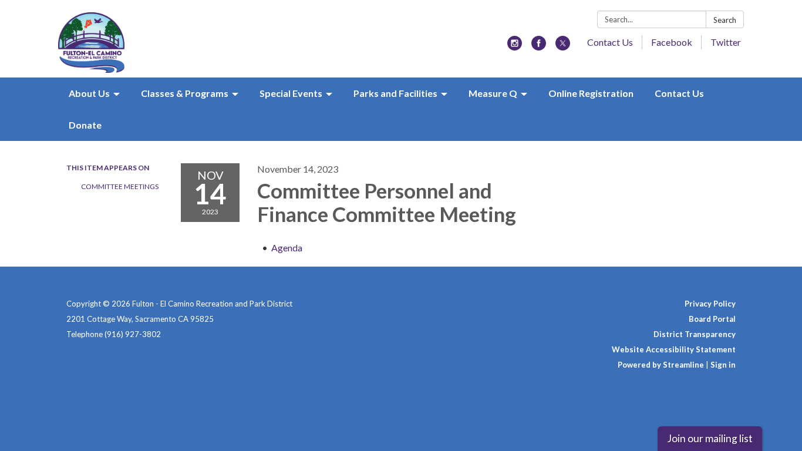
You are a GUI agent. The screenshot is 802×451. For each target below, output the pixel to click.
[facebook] (538, 46)
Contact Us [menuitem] (679, 93)
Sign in (723, 364)
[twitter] (562, 46)
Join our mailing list (710, 438)
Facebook (671, 42)
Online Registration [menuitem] (590, 93)
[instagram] (514, 46)
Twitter (725, 42)
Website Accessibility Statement (674, 349)
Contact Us (610, 42)
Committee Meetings (120, 186)
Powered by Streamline (661, 364)
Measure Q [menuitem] (493, 93)
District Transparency (694, 334)
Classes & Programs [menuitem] (184, 93)
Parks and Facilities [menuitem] (395, 93)
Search (724, 20)
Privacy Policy (710, 303)
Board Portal (712, 319)
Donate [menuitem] (85, 124)
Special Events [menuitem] (291, 93)
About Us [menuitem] (89, 93)
